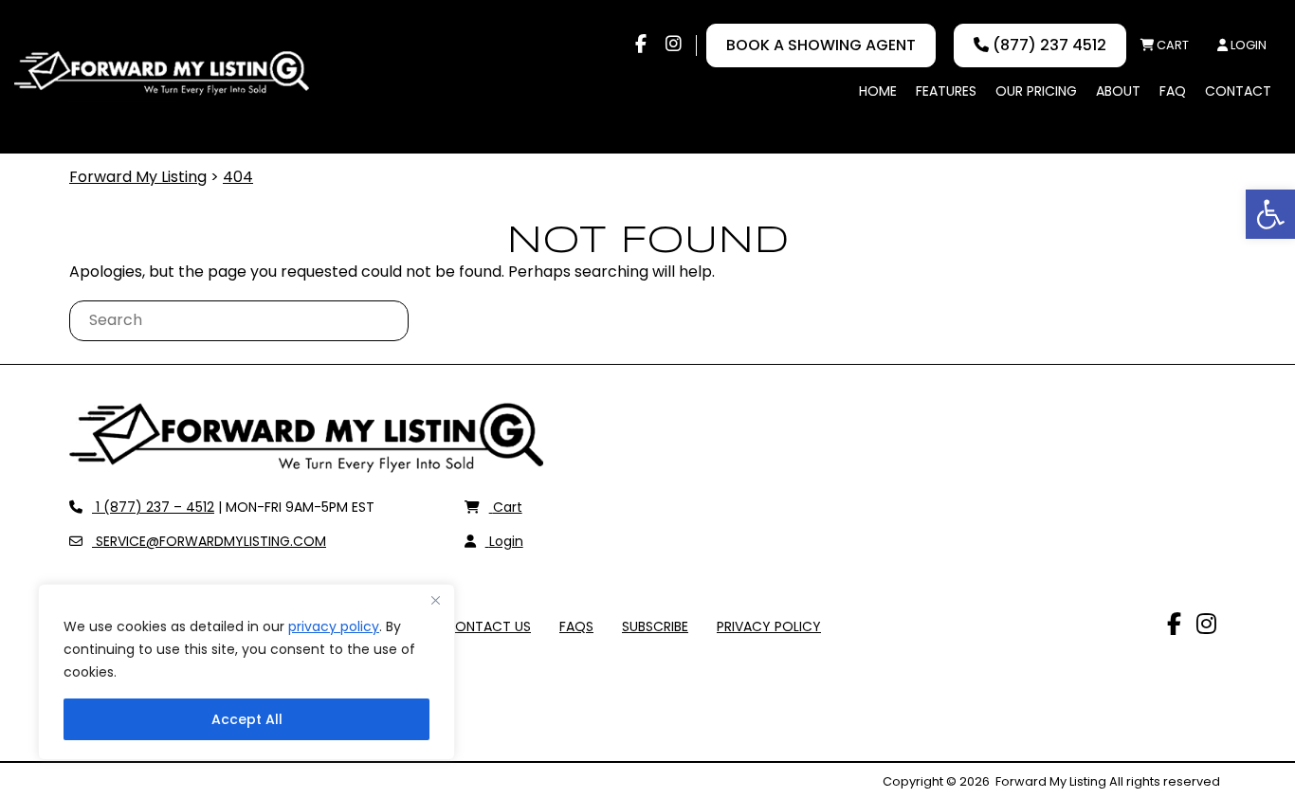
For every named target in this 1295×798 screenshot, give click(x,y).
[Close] (435, 600)
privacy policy (333, 626)
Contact (1238, 91)
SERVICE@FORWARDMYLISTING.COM (208, 541)
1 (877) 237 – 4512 (152, 507)
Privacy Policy (769, 626)
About (1118, 91)
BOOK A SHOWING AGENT (821, 45)
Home (878, 91)
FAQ (1172, 91)
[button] (1270, 214)
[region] (246, 672)
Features (946, 91)
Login (1247, 45)
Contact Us (488, 626)
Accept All (247, 719)
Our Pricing (1036, 91)
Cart (1171, 45)
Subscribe (655, 626)
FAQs (576, 626)
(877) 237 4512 (1047, 45)
